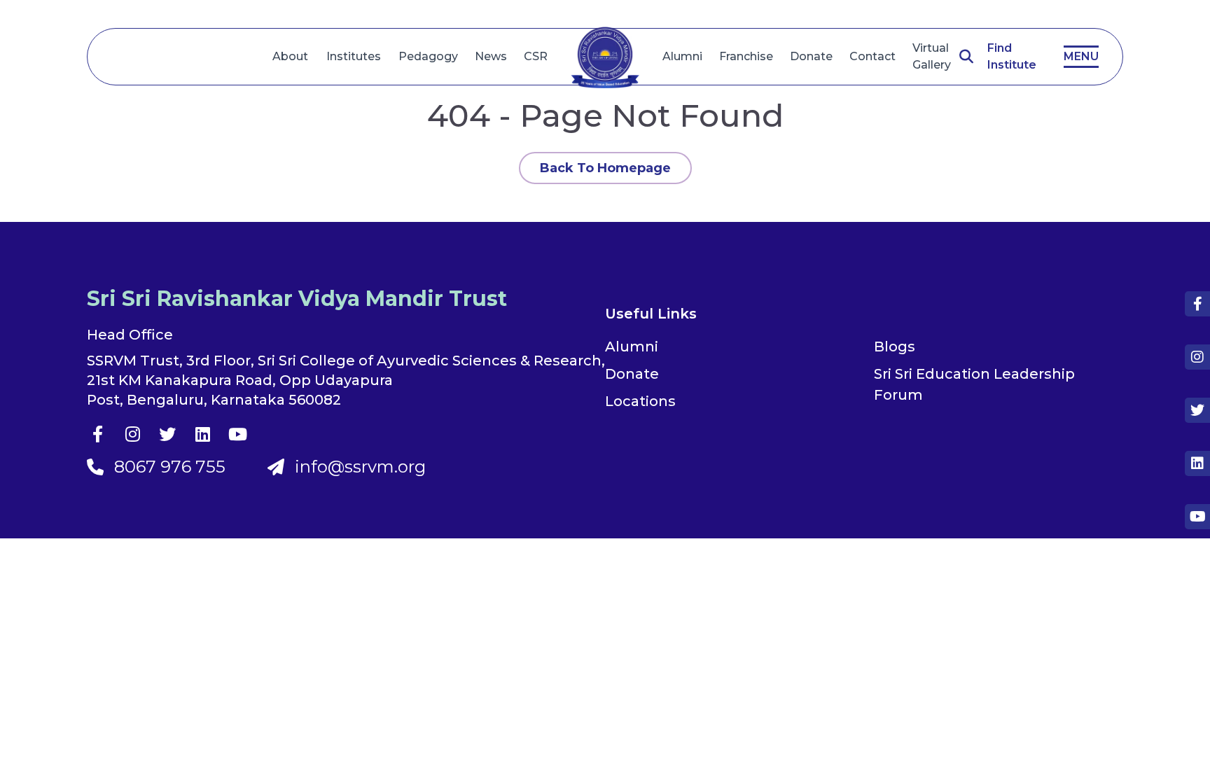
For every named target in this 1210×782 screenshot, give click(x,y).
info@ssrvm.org (360, 467)
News (491, 56)
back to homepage (605, 168)
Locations (640, 401)
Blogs (894, 346)
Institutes (353, 56)
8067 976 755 (169, 467)
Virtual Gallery (931, 56)
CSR (536, 56)
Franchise (746, 56)
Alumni (682, 56)
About (290, 56)
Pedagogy (428, 56)
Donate (811, 56)
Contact (872, 56)
